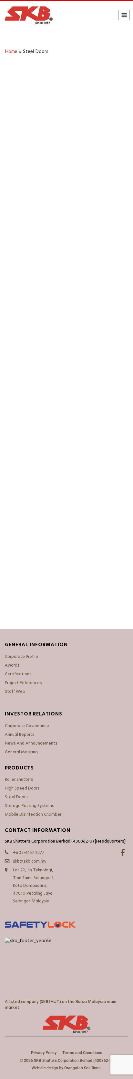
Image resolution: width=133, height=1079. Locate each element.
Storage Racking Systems (29, 806)
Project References (23, 683)
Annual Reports (20, 734)
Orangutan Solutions (82, 1068)
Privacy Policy (43, 1052)
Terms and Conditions (82, 1052)
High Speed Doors (22, 788)
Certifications (18, 674)
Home (11, 51)
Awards (12, 665)
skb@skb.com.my (29, 861)
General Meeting (21, 752)
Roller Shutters (19, 779)
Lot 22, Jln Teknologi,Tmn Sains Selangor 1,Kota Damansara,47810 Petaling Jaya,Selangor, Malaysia (34, 885)
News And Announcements (31, 743)
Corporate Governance (27, 726)
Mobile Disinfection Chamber (33, 814)
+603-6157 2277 (28, 853)
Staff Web (15, 691)
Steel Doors (16, 797)
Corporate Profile (21, 657)
